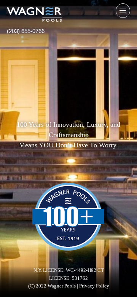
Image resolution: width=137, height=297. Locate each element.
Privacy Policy (94, 286)
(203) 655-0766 (26, 31)
